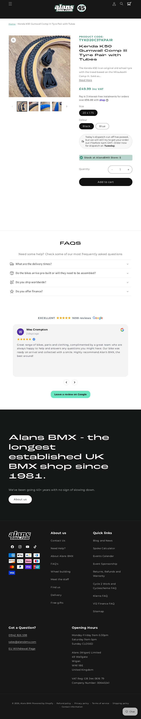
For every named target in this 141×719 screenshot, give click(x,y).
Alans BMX (25, 703)
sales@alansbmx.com (22, 641)
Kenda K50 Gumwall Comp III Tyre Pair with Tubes (46, 24)
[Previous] (66, 382)
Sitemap (98, 611)
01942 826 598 (18, 635)
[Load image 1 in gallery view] (22, 107)
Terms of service (100, 703)
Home (12, 24)
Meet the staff (60, 579)
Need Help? (58, 548)
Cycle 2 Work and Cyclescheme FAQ (105, 586)
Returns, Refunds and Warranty (107, 573)
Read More (85, 80)
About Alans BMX (62, 556)
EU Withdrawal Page (22, 648)
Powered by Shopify (42, 703)
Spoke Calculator (104, 548)
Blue (102, 126)
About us (20, 499)
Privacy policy (81, 703)
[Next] (75, 382)
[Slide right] (66, 106)
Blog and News (103, 540)
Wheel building (60, 571)
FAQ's (54, 563)
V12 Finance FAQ (104, 603)
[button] (10, 4)
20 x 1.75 (88, 112)
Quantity (84, 169)
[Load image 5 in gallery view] (57, 107)
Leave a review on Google (70, 394)
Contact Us (58, 540)
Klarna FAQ (100, 595)
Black (86, 126)
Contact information (72, 707)
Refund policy (64, 703)
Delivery (56, 595)
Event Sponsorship (105, 563)
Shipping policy (121, 703)
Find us (55, 587)
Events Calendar (103, 556)
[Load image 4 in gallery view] (45, 107)
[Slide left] (12, 106)
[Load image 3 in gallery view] (34, 107)
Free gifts (57, 602)
